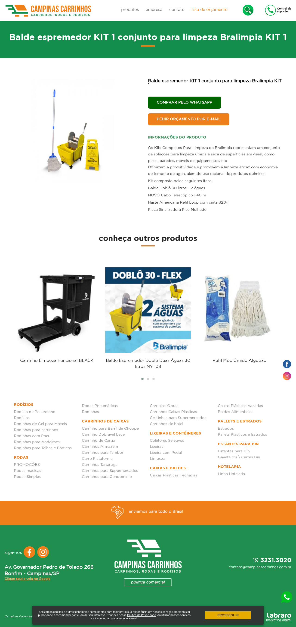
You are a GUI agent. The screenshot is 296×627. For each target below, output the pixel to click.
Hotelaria (229, 467)
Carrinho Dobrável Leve (103, 434)
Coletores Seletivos (167, 440)
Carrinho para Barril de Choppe (110, 428)
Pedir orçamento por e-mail (189, 119)
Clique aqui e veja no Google (27, 578)
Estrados (226, 428)
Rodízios (23, 404)
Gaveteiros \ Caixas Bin (239, 457)
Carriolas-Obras (164, 406)
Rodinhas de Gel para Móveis (40, 424)
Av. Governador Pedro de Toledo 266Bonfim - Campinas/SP (49, 570)
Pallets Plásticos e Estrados (242, 434)
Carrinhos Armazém (100, 446)
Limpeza (157, 458)
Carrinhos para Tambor (102, 452)
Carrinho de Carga (98, 440)
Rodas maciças (27, 471)
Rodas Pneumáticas (100, 406)
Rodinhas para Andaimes (37, 442)
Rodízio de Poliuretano (34, 412)
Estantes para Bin (238, 444)
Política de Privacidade (141, 615)
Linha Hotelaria (231, 474)
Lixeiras (156, 446)
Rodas (21, 457)
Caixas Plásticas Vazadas (240, 406)
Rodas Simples (27, 477)
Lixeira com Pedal (166, 452)
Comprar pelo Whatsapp (184, 102)
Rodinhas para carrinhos (36, 430)
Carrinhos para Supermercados (110, 471)
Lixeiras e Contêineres (175, 433)
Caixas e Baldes (168, 468)
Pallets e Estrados (240, 421)
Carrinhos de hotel (166, 424)
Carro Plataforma (97, 458)
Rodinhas (90, 412)
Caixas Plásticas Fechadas (173, 475)
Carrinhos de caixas (105, 421)
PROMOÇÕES (27, 464)
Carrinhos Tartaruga (99, 464)
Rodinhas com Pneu (32, 436)
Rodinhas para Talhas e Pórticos (43, 448)
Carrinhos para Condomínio (107, 477)
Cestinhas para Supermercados (178, 418)
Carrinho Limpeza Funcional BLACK (56, 360)
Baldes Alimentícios (235, 412)
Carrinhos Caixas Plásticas (173, 412)
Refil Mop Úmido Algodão (239, 360)
